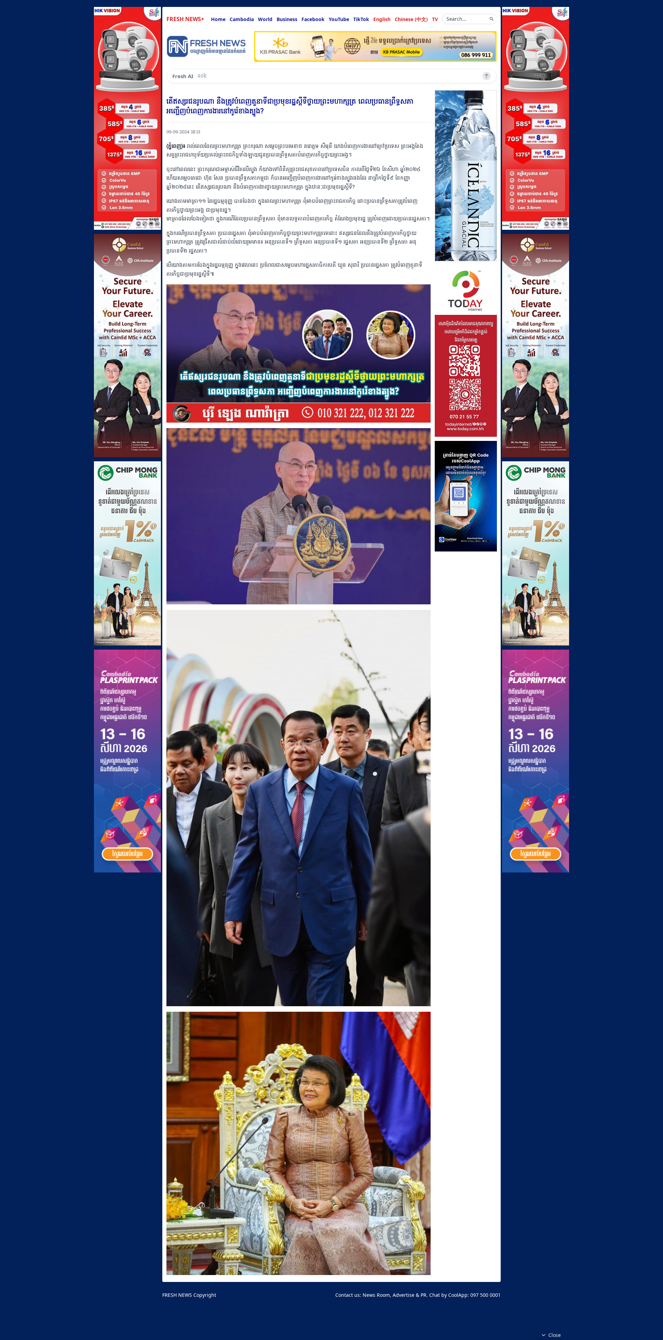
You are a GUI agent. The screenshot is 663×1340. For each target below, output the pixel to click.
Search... (456, 19)
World (265, 19)
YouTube (339, 19)
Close (554, 1335)
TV (435, 19)
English (382, 19)
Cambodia (242, 19)
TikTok (361, 19)
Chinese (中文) (411, 19)
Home (218, 19)
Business (287, 19)
